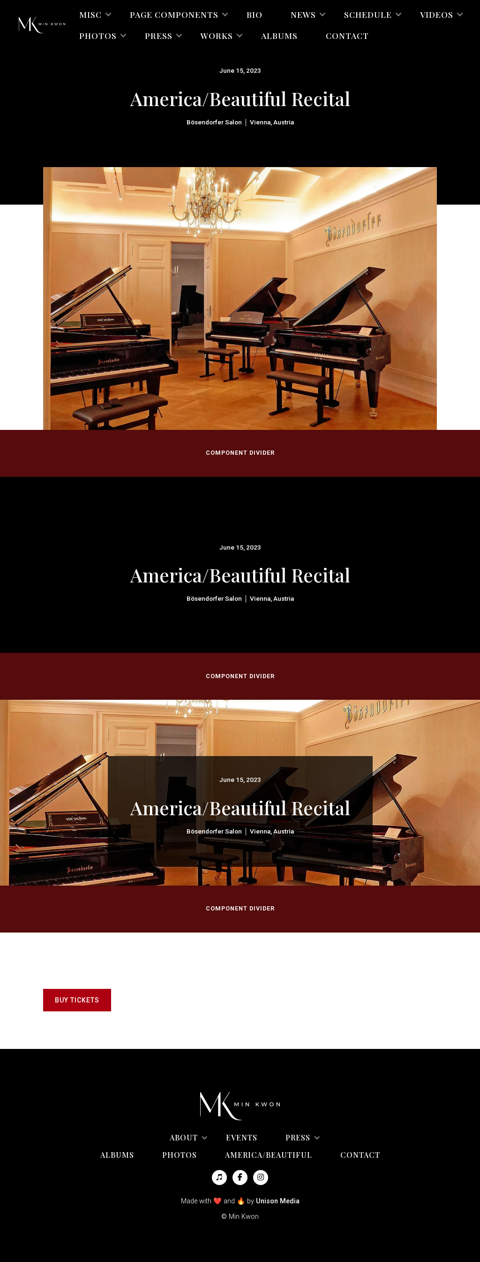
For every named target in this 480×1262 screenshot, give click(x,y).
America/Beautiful (268, 1155)
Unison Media (278, 1201)
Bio (254, 14)
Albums (279, 35)
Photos (179, 1155)
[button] (90, 14)
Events (241, 1137)
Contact (347, 35)
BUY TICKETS (77, 1000)
